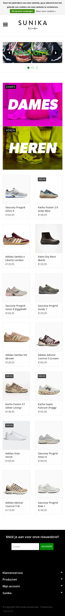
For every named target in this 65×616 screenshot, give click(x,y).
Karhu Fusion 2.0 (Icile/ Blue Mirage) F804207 (48, 209)
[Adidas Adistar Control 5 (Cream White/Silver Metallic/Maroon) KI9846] (49, 336)
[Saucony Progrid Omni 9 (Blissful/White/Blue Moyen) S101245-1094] (16, 189)
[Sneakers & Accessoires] (38, 24)
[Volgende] (55, 52)
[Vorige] (9, 52)
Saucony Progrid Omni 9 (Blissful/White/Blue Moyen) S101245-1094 (16, 209)
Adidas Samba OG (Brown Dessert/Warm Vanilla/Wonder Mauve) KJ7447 (16, 356)
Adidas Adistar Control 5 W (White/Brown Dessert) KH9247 (15, 504)
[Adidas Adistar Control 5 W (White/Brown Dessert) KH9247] (16, 484)
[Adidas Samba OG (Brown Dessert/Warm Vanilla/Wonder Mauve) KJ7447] (16, 336)
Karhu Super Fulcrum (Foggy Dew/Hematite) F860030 (47, 405)
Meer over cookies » (46, 11)
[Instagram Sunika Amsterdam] (39, 557)
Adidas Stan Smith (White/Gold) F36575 (12, 455)
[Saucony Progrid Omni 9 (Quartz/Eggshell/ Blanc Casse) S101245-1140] (49, 435)
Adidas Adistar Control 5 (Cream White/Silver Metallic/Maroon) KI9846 (48, 356)
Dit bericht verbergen (22, 11)
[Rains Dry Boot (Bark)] (49, 238)
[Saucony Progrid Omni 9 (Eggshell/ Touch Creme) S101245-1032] (16, 287)
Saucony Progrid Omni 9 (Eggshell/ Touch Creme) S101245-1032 (16, 307)
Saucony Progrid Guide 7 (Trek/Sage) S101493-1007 (48, 307)
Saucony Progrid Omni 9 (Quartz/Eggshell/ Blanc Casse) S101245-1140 (48, 455)
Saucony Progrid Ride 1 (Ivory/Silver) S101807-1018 (48, 504)
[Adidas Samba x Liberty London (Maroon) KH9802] (16, 238)
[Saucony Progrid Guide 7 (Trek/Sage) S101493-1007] (49, 287)
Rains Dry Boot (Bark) (47, 258)
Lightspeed (8, 611)
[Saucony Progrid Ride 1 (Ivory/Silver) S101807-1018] (49, 484)
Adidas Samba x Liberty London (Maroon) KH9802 (15, 258)
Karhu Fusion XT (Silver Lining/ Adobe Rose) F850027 (15, 405)
